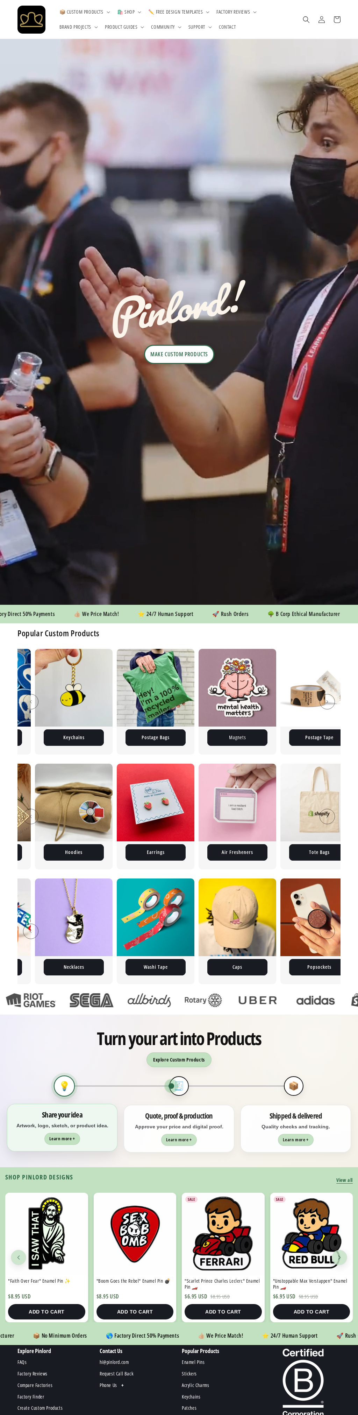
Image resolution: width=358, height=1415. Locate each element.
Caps (121, 967)
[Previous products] (18, 1257)
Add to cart (47, 1312)
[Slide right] (327, 701)
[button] (84, 12)
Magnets (120, 737)
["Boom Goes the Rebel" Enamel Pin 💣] (46, 1234)
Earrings (74, 852)
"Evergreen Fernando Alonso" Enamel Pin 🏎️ (308, 1283)
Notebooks (319, 852)
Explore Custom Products (179, 1059)
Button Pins (284, 737)
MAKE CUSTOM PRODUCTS (179, 354)
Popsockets (203, 967)
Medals (284, 967)
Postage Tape (202, 737)
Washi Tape (39, 967)
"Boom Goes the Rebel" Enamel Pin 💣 (45, 1280)
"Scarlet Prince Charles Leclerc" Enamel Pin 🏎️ (133, 1283)
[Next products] (339, 1257)
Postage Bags (39, 737)
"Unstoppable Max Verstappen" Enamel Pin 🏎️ (222, 1283)
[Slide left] (30, 701)
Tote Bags (237, 852)
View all (344, 1180)
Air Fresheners (155, 852)
